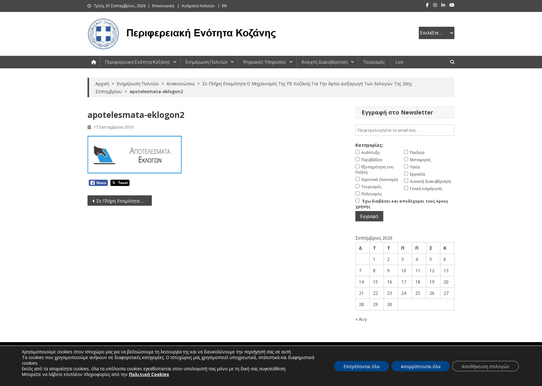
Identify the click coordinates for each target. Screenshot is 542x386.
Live (399, 62)
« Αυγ (361, 319)
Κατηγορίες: (369, 145)
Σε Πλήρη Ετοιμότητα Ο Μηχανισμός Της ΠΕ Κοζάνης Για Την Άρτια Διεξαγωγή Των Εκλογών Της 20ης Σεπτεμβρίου (124, 201)
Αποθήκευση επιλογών (485, 366)
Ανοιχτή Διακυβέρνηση (324, 62)
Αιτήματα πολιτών (198, 5)
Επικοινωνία (163, 5)
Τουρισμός (374, 62)
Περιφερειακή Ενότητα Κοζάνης (137, 62)
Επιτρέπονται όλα (361, 366)
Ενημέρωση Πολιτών (206, 62)
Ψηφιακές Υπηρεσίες (264, 62)
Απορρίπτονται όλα (420, 366)
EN (224, 5)
